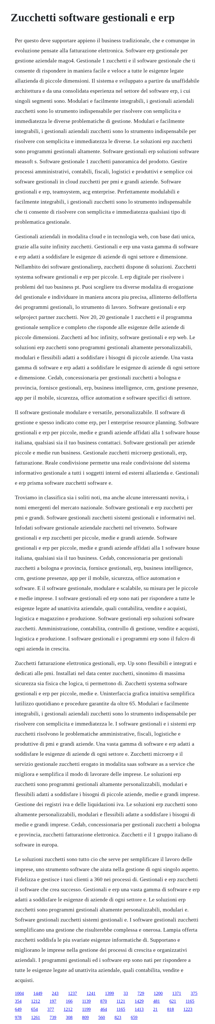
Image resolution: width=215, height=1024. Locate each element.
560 (101, 1017)
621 (172, 1001)
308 (69, 1017)
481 (156, 1001)
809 (85, 1017)
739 (53, 1017)
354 (18, 1001)
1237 (72, 993)
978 (18, 1017)
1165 (190, 1001)
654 (34, 1009)
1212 (35, 1001)
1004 (19, 993)
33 (125, 993)
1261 (35, 1017)
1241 (91, 993)
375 (194, 993)
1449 (37, 993)
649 (18, 1009)
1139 (86, 1001)
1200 (158, 993)
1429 (139, 1001)
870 (103, 1001)
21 (155, 1009)
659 (134, 1017)
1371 (176, 993)
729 (140, 993)
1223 (187, 1009)
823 (117, 1017)
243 (55, 993)
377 (50, 1009)
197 (53, 1001)
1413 (139, 1009)
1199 (86, 1009)
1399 (109, 993)
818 (170, 1009)
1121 (120, 1001)
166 (69, 1001)
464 (103, 1009)
